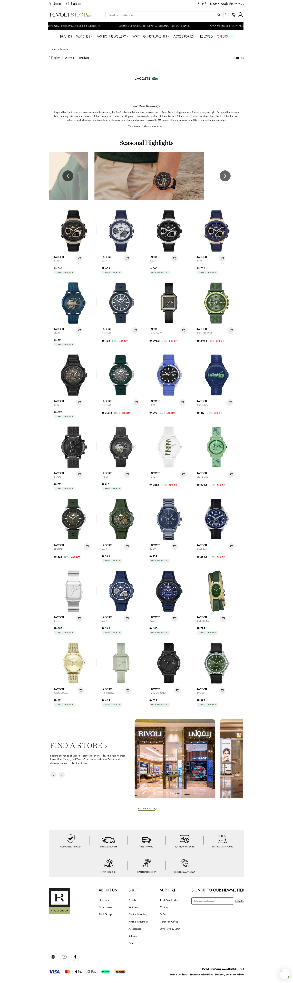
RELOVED (206, 36)
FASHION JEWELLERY (111, 36)
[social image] (54, 960)
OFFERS (222, 36)
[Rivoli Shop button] (284, 974)
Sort (236, 57)
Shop (133, 890)
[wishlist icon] (227, 14)
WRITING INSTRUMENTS (149, 36)
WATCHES (83, 36)
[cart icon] (233, 15)
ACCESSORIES (183, 36)
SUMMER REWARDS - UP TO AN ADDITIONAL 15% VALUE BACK (148, 26)
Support (167, 890)
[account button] (240, 15)
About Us (108, 890)
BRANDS (66, 36)
